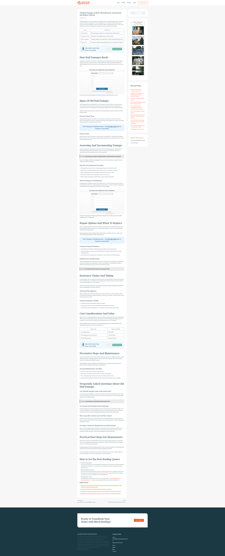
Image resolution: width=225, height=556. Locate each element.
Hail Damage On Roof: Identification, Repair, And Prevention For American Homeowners (101, 491)
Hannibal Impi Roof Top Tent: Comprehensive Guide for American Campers (137, 95)
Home (118, 2)
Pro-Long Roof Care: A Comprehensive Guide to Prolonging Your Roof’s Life (137, 107)
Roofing (123, 2)
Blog (113, 549)
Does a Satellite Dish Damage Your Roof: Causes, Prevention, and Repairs (137, 122)
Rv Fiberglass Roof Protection (137, 129)
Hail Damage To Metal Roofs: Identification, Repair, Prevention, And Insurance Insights (100, 493)
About (113, 547)
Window (129, 2)
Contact (114, 551)
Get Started (139, 520)
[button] (143, 2)
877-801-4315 (112, 126)
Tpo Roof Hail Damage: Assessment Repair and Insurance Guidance (96, 489)
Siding (134, 2)
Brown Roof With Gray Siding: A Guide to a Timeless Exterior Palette (138, 116)
